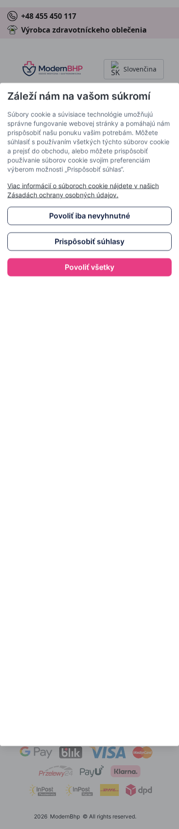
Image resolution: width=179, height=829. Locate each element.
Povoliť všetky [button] (89, 267)
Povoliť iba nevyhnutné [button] (89, 216)
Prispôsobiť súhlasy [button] (89, 241)
